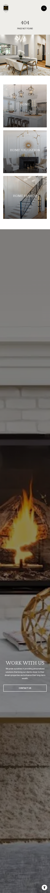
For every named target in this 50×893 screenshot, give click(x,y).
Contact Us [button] (25, 688)
